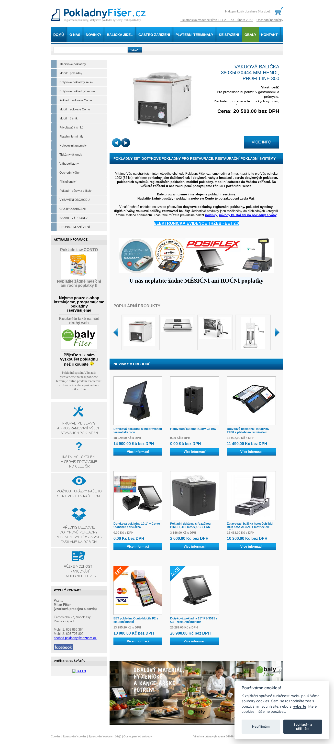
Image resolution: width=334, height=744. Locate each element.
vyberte (299, 706)
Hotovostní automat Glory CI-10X (193, 429)
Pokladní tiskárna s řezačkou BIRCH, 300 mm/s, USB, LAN (190, 525)
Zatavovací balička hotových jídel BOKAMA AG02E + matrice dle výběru (250, 527)
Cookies (56, 736)
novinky (211, 215)
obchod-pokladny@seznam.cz (75, 638)
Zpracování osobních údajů (105, 736)
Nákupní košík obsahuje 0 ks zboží (248, 11)
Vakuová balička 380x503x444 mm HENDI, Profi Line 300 (250, 72)
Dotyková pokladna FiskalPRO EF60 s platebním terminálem (248, 430)
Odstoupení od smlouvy (137, 736)
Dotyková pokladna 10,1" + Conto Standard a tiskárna (136, 525)
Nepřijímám (261, 726)
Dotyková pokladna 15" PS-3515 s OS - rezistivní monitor (194, 620)
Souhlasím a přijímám (302, 726)
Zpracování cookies (75, 736)
